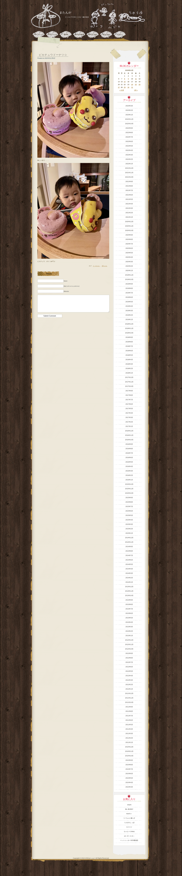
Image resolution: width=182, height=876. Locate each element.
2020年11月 (129, 226)
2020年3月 (129, 262)
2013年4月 (129, 622)
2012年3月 (129, 680)
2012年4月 (129, 676)
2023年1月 (129, 115)
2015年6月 (129, 511)
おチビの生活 (79, 34)
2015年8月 (129, 502)
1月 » (136, 90)
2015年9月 (129, 497)
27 (119, 87)
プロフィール (52, 34)
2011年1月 (129, 742)
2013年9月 (129, 600)
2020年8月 (129, 239)
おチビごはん (93, 34)
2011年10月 (129, 702)
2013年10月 (129, 595)
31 (132, 87)
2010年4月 (129, 782)
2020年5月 (129, 253)
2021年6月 (129, 195)
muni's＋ (129, 814)
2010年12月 (129, 747)
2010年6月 (129, 773)
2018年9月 (129, 337)
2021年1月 (129, 217)
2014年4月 (129, 569)
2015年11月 (129, 489)
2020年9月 (129, 235)
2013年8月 (129, 604)
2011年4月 (129, 729)
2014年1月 (129, 582)
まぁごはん (106, 34)
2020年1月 (129, 270)
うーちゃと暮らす (129, 818)
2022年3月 (129, 155)
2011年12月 (129, 693)
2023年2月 (129, 110)
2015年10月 (129, 493)
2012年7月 (129, 662)
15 (125, 82)
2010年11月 (129, 751)
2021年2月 (129, 213)
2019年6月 (129, 297)
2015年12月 (129, 484)
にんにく (120, 34)
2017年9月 (129, 391)
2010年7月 (129, 769)
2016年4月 (129, 466)
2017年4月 (129, 413)
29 (125, 87)
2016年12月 (129, 431)
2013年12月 (129, 587)
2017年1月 (129, 426)
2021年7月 (129, 190)
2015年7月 (129, 506)
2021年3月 (129, 208)
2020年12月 (129, 221)
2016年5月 (129, 462)
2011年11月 (129, 698)
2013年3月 (129, 627)
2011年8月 (129, 711)
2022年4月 (129, 150)
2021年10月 (129, 177)
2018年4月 (129, 359)
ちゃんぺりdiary (129, 831)
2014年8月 (129, 551)
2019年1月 (129, 319)
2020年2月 (129, 266)
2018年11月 (129, 328)
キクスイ (129, 827)
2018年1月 (129, 373)
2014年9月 (129, 546)
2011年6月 (129, 720)
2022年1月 (129, 164)
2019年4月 (129, 306)
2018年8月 (129, 342)
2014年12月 (129, 538)
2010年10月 (129, 756)
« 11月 (121, 90)
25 (136, 84)
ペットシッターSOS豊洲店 (129, 840)
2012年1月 (129, 689)
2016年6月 (129, 457)
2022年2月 (129, 159)
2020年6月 (129, 248)
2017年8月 (129, 395)
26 (139, 84)
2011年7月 (129, 716)
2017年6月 (129, 404)
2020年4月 (129, 257)
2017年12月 (129, 377)
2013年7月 (129, 609)
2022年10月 (129, 124)
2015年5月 (129, 515)
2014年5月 (129, 564)
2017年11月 (129, 382)
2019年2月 (129, 315)
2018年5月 (129, 355)
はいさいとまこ (129, 836)
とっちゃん (96, 266)
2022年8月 (129, 132)
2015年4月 (129, 520)
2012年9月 (129, 653)
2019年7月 (129, 293)
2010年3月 (129, 787)
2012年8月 (129, 658)
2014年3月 (129, 573)
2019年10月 (129, 279)
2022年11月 (129, 119)
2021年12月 (129, 168)
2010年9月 (129, 760)
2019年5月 (129, 302)
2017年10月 (129, 386)
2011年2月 (129, 738)
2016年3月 (129, 471)
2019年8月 (129, 288)
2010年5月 (129, 778)
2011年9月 (129, 707)
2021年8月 (129, 186)
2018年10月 (129, 333)
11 (136, 79)
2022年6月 (129, 141)
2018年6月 (129, 351)
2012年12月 (129, 640)
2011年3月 (129, 733)
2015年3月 (129, 524)
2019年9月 (129, 284)
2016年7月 (129, 453)
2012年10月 (129, 649)
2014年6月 (129, 560)
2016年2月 (129, 475)
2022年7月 (129, 137)
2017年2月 (129, 422)
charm (129, 805)
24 (132, 84)
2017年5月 (129, 408)
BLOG (66, 34)
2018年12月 (129, 324)
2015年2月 (129, 529)
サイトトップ (39, 34)
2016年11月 (129, 435)
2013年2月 (129, 631)
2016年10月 (129, 440)
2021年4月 (129, 204)
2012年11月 (129, 644)
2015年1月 (129, 533)
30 (128, 87)
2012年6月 (129, 667)
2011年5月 (129, 725)
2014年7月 (129, 555)
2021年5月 (129, 199)
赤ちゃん (104, 266)
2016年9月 (129, 444)
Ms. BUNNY (129, 809)
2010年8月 (129, 765)
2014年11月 (129, 542)
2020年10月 (129, 230)
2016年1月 (129, 480)
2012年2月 (129, 684)
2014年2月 (129, 578)
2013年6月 (129, 613)
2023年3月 (129, 106)
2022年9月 (129, 128)
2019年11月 (129, 275)
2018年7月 (129, 346)
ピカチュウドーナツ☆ (53, 55)
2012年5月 (129, 671)
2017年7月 (129, 400)
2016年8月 (129, 449)
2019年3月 (129, 310)
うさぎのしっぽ (129, 822)
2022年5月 (129, 146)
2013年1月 (129, 635)
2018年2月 (129, 368)
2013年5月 (129, 618)
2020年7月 (129, 244)
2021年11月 (129, 172)
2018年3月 (129, 364)
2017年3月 (129, 417)
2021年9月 (129, 181)
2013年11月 (129, 591)
